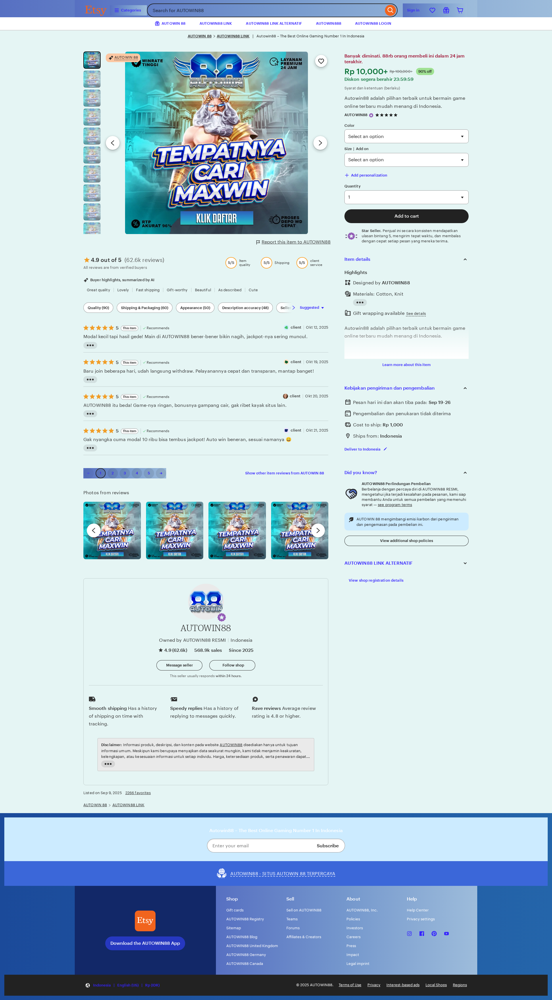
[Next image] (320, 143)
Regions (460, 985)
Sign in (413, 10)
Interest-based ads (402, 985)
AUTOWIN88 (355, 115)
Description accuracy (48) (245, 308)
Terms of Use (350, 985)
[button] (221, 617)
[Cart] (460, 10)
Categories (131, 10)
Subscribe (328, 845)
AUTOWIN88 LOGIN (373, 23)
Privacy (373, 985)
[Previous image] (113, 143)
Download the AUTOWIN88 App (145, 943)
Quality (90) (98, 308)
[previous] (94, 530)
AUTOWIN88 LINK (216, 23)
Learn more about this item (406, 365)
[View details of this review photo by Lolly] (112, 530)
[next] (318, 530)
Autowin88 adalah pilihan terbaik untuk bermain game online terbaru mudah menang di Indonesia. (404, 102)
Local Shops (436, 985)
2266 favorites (138, 793)
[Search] (391, 10)
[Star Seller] (371, 115)
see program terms (395, 505)
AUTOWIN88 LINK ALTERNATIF (274, 23)
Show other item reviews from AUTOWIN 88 (284, 473)
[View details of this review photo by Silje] (237, 530)
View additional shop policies (406, 541)
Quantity (352, 186)
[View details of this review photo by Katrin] (300, 530)
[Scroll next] (293, 307)
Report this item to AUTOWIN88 (296, 242)
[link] (88, 473)
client (296, 327)
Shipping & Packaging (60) (144, 308)
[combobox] (265, 10)
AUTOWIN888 (328, 23)
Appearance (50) (195, 308)
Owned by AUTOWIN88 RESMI (192, 640)
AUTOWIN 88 (200, 36)
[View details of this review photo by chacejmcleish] (175, 530)
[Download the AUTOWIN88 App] (145, 921)
